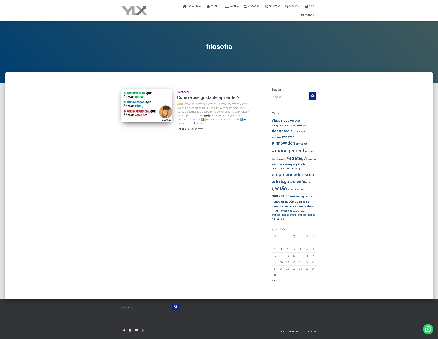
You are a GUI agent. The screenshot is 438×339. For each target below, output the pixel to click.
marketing (281, 196)
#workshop (287, 165)
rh (308, 206)
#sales (283, 159)
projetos (294, 206)
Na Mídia (234, 6)
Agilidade (299, 164)
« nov (275, 280)
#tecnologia (311, 159)
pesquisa (303, 201)
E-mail (136, 330)
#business (280, 120)
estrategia (280, 181)
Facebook (124, 331)
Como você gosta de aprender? (208, 97)
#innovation (283, 143)
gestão (279, 188)
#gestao (288, 137)
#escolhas (301, 126)
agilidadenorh (280, 168)
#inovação (301, 143)
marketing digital (301, 196)
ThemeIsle (311, 331)
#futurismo (276, 137)
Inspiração (183, 92)
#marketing (310, 152)
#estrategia (282, 131)
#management (288, 151)
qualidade (302, 206)
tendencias (286, 210)
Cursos (293, 6)
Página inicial (194, 6)
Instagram (130, 331)
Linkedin (143, 331)
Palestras (274, 6)
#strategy (296, 158)
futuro (306, 182)
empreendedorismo (293, 174)
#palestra (276, 159)
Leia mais (199, 123)
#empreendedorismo (284, 125)
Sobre (214, 6)
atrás (196, 129)
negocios (278, 201)
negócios (291, 201)
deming (296, 169)
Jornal (301, 189)
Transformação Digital (284, 214)
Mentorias (253, 6)
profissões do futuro (281, 206)
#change (295, 121)
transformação (299, 211)
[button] (428, 329)
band (290, 169)
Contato (309, 15)
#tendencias (277, 165)
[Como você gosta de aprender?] (146, 105)
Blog (311, 6)
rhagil (275, 210)
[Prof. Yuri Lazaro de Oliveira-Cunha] (134, 10)
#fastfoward (300, 131)
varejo (280, 219)
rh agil (313, 206)
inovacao (292, 189)
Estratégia (295, 182)
